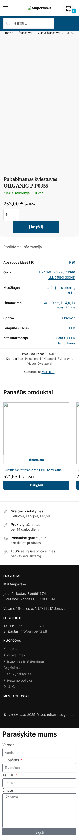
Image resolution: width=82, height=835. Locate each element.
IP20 (71, 262)
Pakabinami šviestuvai (40, 358)
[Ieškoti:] (28, 23)
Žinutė (7, 790)
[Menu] (10, 8)
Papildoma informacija (22, 247)
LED (72, 328)
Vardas (8, 744)
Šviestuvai (25, 32)
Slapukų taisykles (17, 674)
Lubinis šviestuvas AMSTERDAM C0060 (33, 470)
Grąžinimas (12, 668)
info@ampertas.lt (33, 631)
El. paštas (11, 760)
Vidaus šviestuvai (49, 32)
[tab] (39, 247)
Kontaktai (10, 649)
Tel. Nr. (8, 775)
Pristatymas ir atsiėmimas (24, 661)
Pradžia (8, 32)
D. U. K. (9, 686)
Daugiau (36, 485)
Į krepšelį (36, 227)
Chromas (68, 318)
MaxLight (48, 372)
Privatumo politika (17, 680)
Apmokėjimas (14, 655)
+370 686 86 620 (30, 626)
